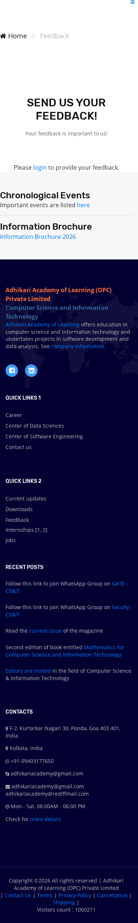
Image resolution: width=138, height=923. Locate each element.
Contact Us (18, 895)
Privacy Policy (75, 895)
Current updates (26, 498)
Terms (45, 895)
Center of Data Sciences (35, 425)
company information (77, 346)
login (40, 167)
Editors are (20, 670)
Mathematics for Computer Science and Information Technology (65, 651)
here (83, 205)
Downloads (19, 509)
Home (16, 35)
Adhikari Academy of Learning (42, 324)
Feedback (17, 519)
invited (42, 670)
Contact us (19, 446)
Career (14, 414)
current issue (45, 630)
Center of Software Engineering (44, 436)
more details (45, 819)
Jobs (11, 540)
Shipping (64, 902)
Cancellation (112, 895)
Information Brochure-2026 (38, 237)
